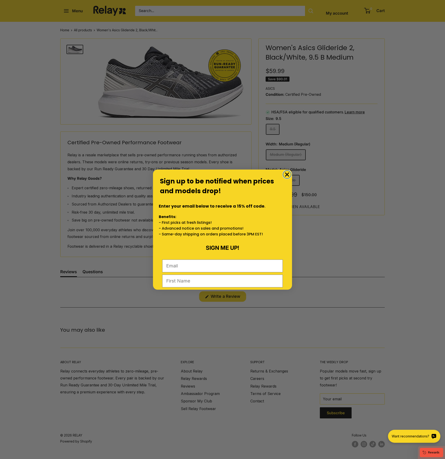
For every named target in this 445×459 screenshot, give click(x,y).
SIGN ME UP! (222, 247)
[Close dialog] (287, 174)
